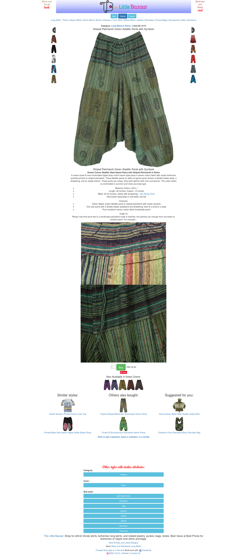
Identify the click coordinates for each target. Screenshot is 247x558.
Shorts (98, 20)
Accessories (174, 20)
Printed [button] (123, 516)
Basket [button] (132, 16)
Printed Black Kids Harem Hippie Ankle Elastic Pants (67, 432)
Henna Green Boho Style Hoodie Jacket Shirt (179, 414)
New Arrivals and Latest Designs (123, 542)
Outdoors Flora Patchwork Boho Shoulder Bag (179, 432)
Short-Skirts (88, 20)
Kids (183, 20)
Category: (88, 470)
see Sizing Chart (147, 193)
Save (125, 372)
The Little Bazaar (53, 536)
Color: (86, 480)
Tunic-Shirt (117, 20)
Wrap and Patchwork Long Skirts (126, 546)
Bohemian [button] (123, 526)
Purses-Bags (161, 20)
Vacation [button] (123, 511)
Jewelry (140, 20)
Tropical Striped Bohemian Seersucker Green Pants (123, 414)
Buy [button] (121, 367)
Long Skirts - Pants (59, 20)
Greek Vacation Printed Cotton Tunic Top (67, 414)
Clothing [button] (123, 474)
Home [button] (123, 16)
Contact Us (135, 553)
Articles (125, 553)
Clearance (191, 20)
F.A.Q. (117, 553)
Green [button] (123, 485)
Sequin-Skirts (76, 20)
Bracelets (149, 20)
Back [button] (114, 16)
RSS (111, 553)
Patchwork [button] (123, 501)
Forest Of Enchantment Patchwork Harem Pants (123, 432)
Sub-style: (88, 491)
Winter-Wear (129, 20)
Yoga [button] (123, 506)
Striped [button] (123, 521)
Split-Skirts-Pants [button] (123, 496)
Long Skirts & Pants (121, 25)
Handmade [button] (123, 531)
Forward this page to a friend (109, 550)
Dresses (107, 20)
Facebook (146, 550)
